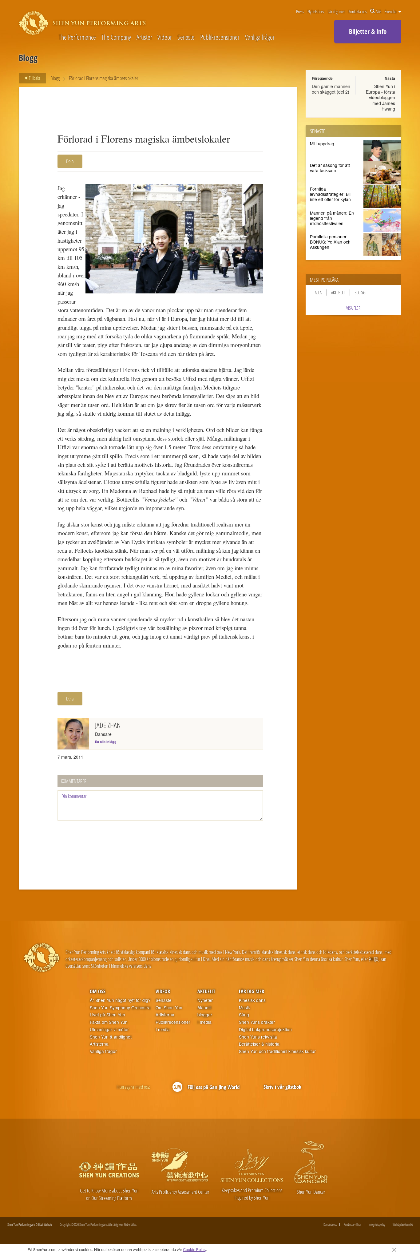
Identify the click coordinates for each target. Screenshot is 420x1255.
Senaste (186, 37)
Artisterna (99, 1044)
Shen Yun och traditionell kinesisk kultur (277, 1051)
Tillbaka (34, 78)
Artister (144, 37)
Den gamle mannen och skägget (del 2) (331, 89)
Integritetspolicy (377, 1224)
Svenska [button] (391, 11)
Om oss (97, 991)
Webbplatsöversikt (403, 1224)
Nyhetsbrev (315, 11)
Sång (244, 1015)
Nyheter (205, 1000)
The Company (116, 37)
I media (163, 1029)
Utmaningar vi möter (109, 1029)
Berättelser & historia (259, 1044)
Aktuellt (338, 292)
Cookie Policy (194, 1249)
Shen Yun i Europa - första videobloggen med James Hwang (380, 97)
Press (300, 11)
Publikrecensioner (220, 37)
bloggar (204, 1015)
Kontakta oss (357, 11)
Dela (70, 161)
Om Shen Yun (169, 1008)
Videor (164, 37)
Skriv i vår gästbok (282, 1086)
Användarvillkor (352, 1224)
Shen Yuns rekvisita (258, 1037)
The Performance (77, 37)
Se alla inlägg (106, 741)
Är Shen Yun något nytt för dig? (120, 1000)
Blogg (55, 78)
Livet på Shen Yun (107, 1015)
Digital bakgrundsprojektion (265, 1029)
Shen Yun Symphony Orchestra (120, 1008)
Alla (318, 292)
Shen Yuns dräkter (257, 1022)
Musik (244, 1008)
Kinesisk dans (252, 1000)
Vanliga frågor (260, 37)
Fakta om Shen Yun (109, 1022)
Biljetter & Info (367, 31)
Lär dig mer (336, 11)
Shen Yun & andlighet (111, 1037)
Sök (378, 11)
